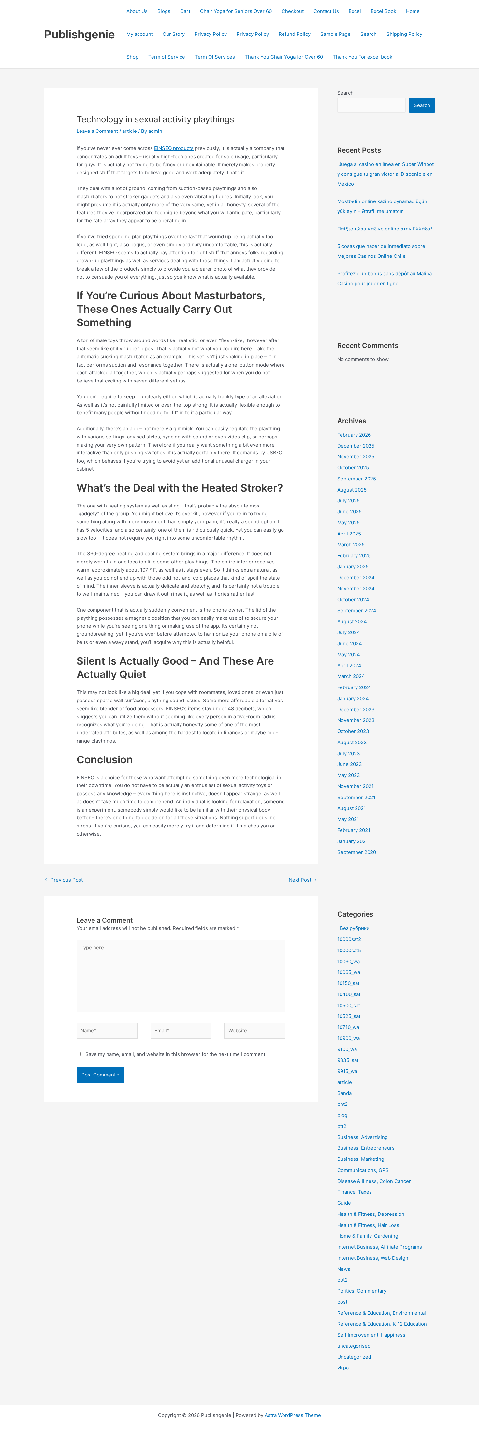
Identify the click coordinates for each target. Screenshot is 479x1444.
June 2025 (349, 511)
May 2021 (348, 819)
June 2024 (349, 643)
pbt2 (342, 1280)
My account (139, 34)
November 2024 (356, 588)
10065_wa (348, 972)
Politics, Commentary (361, 1291)
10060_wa (348, 961)
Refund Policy (295, 34)
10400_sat (348, 994)
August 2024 (352, 621)
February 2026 (354, 435)
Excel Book (383, 11)
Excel (355, 11)
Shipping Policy (404, 34)
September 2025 (356, 479)
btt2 (341, 1126)
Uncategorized (354, 1357)
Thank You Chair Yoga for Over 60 (284, 57)
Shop (132, 57)
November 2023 (356, 720)
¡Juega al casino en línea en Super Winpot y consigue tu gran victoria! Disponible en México (385, 174)
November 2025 (355, 456)
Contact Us (326, 11)
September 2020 (356, 852)
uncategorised (353, 1346)
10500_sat (348, 1005)
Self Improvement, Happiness (371, 1335)
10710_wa (348, 1027)
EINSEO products (174, 148)
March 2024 (351, 676)
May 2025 (348, 523)
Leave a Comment (97, 131)
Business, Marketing (360, 1159)
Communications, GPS (363, 1170)
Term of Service (166, 57)
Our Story (174, 34)
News (343, 1269)
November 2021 (355, 786)
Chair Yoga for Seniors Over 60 (236, 11)
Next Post (303, 880)
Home (413, 11)
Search (368, 34)
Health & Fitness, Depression (370, 1214)
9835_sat (347, 1060)
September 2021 (356, 797)
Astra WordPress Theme (293, 1415)
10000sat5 (349, 950)
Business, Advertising (362, 1137)
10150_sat (348, 983)
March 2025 (351, 544)
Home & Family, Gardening (367, 1236)
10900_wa (348, 1038)
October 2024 (353, 599)
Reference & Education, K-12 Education (382, 1324)
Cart (185, 11)
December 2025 (355, 446)
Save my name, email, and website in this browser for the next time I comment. (176, 1054)
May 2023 (348, 775)
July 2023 (348, 753)
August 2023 (352, 742)
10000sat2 (349, 939)
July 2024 (348, 632)
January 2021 (352, 841)
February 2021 (353, 830)
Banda (344, 1093)
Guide (344, 1203)
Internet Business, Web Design (372, 1258)
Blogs (163, 11)
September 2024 (356, 610)
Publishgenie (79, 34)
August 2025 (352, 490)
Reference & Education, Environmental (381, 1313)
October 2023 (353, 731)
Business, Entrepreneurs (366, 1148)
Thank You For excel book (362, 57)
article (129, 131)
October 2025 (353, 468)
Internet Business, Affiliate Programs (379, 1247)
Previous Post (64, 880)
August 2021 (351, 808)
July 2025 (348, 500)
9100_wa (347, 1049)
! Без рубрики (353, 928)
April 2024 (349, 665)
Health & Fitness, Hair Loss (368, 1225)
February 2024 (354, 687)
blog (342, 1115)
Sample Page (335, 34)
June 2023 (349, 764)
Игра (343, 1368)
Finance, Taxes (354, 1192)
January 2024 (353, 698)
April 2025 (349, 534)
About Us (137, 11)
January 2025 (353, 566)
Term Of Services (215, 57)
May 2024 (348, 654)
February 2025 (354, 555)
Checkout (293, 11)
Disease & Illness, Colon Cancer (374, 1181)
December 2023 (356, 709)
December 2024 (356, 578)
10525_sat (348, 1016)
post (342, 1302)
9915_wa (347, 1071)
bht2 (342, 1104)
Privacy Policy (211, 34)
